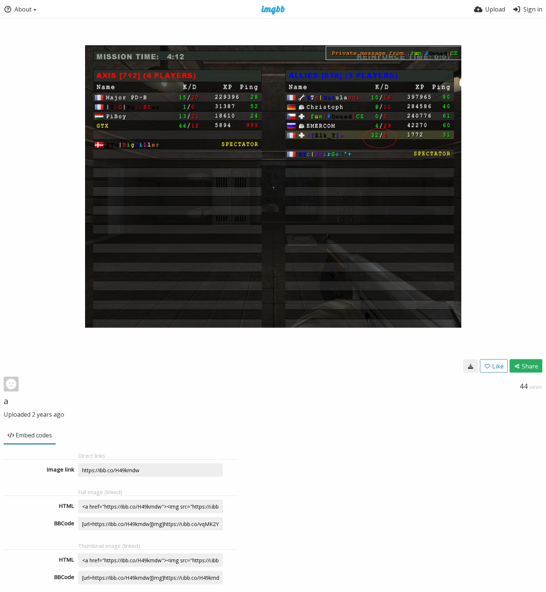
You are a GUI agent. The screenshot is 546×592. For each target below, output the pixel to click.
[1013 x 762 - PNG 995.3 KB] (470, 366)
